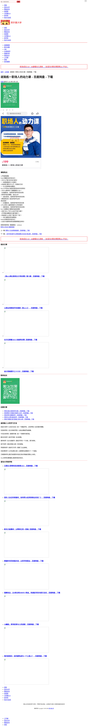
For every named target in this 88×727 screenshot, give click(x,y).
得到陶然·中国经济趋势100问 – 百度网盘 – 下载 (18, 413)
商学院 (6, 15)
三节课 (6, 57)
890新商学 (7, 51)
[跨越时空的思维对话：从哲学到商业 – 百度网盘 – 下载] (26, 589)
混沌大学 (7, 7)
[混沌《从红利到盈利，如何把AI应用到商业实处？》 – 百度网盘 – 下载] (26, 525)
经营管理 (7, 45)
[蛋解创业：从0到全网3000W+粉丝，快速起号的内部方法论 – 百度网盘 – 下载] (26, 620)
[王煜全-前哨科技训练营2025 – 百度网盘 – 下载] (26, 494)
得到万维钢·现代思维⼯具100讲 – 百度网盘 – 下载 (19, 419)
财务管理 (7, 61)
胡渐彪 (12, 227)
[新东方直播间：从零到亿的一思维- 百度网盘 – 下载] (26, 557)
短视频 (6, 11)
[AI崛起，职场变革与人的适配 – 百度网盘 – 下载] (26, 652)
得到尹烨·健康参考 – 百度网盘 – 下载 (15, 415)
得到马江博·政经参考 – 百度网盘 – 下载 (16, 417)
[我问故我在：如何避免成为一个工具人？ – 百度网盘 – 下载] (26, 684)
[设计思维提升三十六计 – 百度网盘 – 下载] (26, 367)
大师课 (7, 13)
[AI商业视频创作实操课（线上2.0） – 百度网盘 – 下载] (26, 304)
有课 (2, 81)
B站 (5, 49)
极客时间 (7, 53)
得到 (5, 5)
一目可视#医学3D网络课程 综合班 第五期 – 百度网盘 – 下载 (24, 234)
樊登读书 (7, 9)
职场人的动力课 (5, 227)
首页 (2, 72)
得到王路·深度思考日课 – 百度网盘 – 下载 (16, 411)
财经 (5, 59)
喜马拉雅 (7, 47)
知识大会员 (7, 17)
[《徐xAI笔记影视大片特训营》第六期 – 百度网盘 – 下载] (26, 272)
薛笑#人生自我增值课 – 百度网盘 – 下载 (18, 230)
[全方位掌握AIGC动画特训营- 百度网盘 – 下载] (26, 336)
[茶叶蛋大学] (12, 24)
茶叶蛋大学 (51, 708)
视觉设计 (7, 55)
